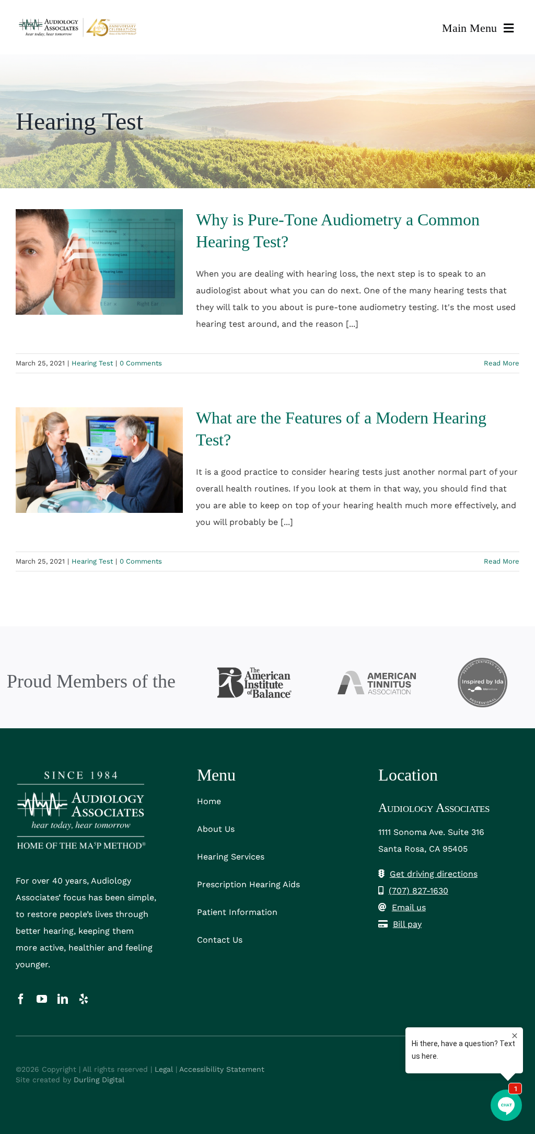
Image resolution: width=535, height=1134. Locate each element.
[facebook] (21, 999)
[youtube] (42, 999)
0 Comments (141, 363)
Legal (164, 1069)
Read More (501, 363)
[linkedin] (62, 999)
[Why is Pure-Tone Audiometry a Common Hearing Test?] (99, 262)
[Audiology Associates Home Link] (79, 27)
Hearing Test (92, 363)
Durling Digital (99, 1079)
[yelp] (83, 999)
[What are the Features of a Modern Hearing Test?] (99, 460)
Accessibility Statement (221, 1069)
